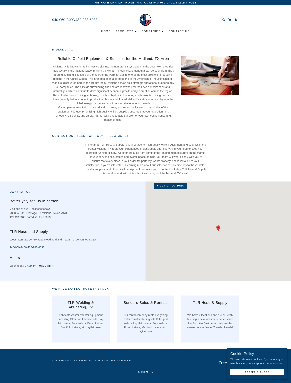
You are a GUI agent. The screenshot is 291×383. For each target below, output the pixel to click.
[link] (145, 19)
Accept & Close (257, 372)
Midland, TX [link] (145, 371)
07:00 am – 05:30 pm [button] (38, 265)
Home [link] (106, 31)
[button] (236, 20)
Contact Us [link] (179, 31)
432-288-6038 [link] (86, 20)
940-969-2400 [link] (63, 20)
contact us (167, 169)
